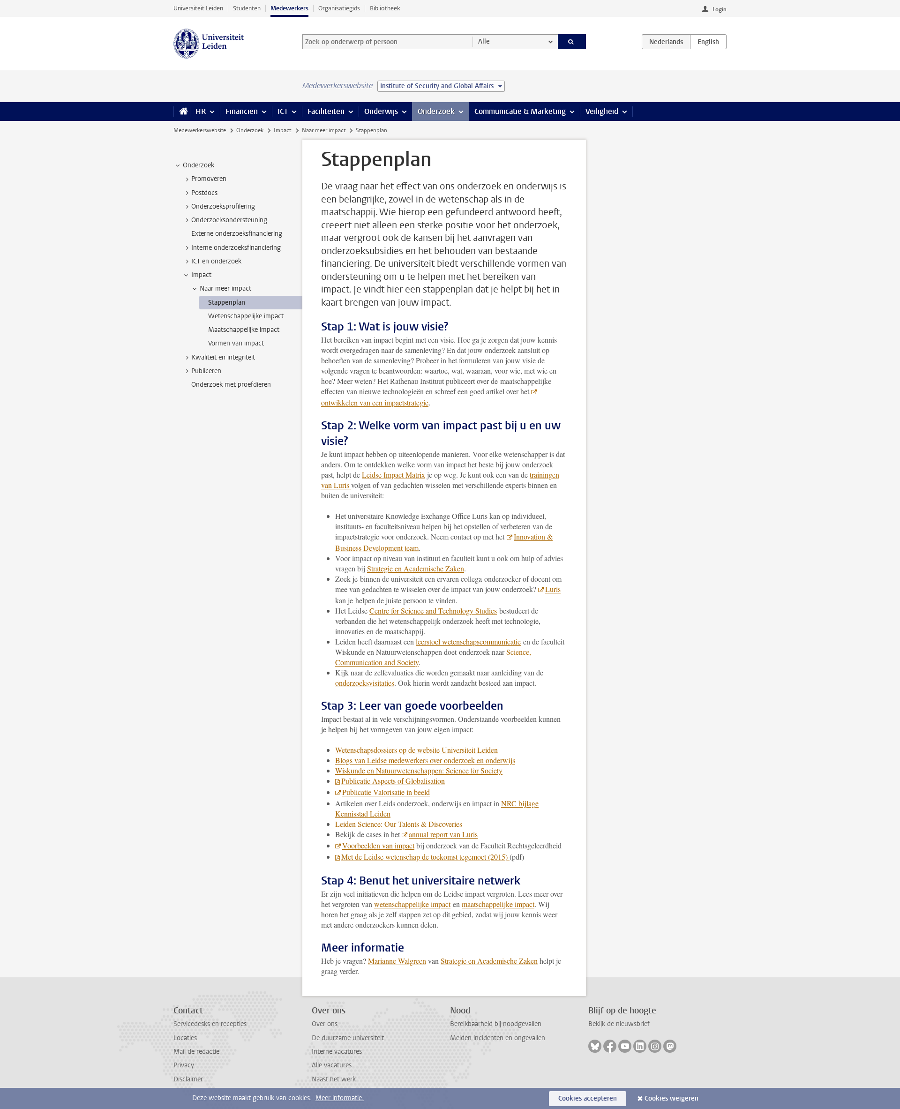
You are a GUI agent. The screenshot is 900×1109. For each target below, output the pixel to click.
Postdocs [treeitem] (204, 192)
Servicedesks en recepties (210, 1023)
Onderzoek (436, 111)
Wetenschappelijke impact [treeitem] (246, 316)
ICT (283, 111)
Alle (484, 41)
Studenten (247, 8)
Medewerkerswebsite (199, 130)
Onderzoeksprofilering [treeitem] (223, 206)
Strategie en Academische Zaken (415, 568)
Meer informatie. (339, 1098)
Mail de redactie (196, 1051)
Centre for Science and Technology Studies (433, 610)
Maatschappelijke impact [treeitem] (243, 329)
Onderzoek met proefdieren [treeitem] (231, 384)
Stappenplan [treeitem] (226, 302)
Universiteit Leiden (198, 8)
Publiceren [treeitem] (206, 371)
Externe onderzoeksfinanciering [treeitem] (236, 233)
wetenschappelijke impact (412, 904)
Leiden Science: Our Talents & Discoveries (398, 824)
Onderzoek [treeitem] (198, 165)
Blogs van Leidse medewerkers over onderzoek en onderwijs (425, 760)
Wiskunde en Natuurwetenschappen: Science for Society (418, 770)
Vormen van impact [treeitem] (236, 343)
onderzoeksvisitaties (364, 683)
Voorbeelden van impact (378, 845)
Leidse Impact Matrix (393, 475)
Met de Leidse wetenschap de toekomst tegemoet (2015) (425, 857)
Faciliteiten (326, 111)
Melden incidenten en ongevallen (497, 1038)
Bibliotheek (385, 8)
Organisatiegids (339, 8)
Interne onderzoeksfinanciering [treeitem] (236, 247)
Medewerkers (289, 8)
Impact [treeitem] (201, 274)
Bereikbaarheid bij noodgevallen (495, 1023)
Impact (282, 130)
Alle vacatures (332, 1065)
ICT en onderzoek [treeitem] (216, 261)
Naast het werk (334, 1079)
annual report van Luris (443, 834)
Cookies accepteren (587, 1098)
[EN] (708, 41)
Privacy (183, 1065)
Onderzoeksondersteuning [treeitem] (229, 220)
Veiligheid (601, 111)
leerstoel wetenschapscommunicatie (468, 641)
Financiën (241, 111)
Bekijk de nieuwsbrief (619, 1023)
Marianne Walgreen (397, 961)
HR (200, 111)
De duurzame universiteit (348, 1038)
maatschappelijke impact (498, 904)
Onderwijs (381, 111)
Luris (553, 589)
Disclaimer (188, 1079)
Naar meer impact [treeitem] (225, 288)
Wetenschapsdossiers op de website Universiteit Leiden (416, 750)
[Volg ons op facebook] (609, 1046)
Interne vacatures (337, 1051)
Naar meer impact (323, 130)
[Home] (181, 111)
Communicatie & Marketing (520, 111)
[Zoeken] (572, 41)
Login (719, 9)
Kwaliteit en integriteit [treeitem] (223, 357)
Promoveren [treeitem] (208, 178)
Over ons (325, 1023)
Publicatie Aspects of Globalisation (393, 781)
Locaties (185, 1038)
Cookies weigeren (671, 1098)
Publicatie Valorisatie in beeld (386, 792)
